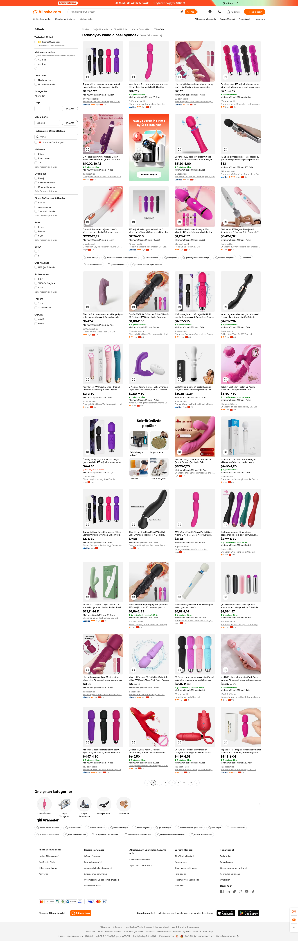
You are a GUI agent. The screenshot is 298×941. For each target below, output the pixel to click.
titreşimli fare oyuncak (49, 834)
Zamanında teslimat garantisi (98, 868)
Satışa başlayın (227, 862)
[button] (181, 12)
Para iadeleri (180, 874)
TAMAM (70, 108)
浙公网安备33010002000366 (199, 936)
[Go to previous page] (147, 782)
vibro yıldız (172, 258)
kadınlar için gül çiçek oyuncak (148, 264)
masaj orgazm (143, 828)
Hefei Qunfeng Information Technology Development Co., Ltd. (149, 624)
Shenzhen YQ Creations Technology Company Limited (241, 174)
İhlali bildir (179, 885)
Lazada (149, 927)
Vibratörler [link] (159, 29)
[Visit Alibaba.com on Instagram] (240, 891)
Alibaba (85, 29)
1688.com (117, 927)
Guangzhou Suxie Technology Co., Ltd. (239, 406)
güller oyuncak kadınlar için (197, 258)
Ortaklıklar (225, 880)
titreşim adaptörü (226, 258)
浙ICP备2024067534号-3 (228, 936)
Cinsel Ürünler (121, 29)
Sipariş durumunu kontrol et (233, 868)
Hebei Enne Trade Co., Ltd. (187, 246)
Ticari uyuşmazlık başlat (186, 868)
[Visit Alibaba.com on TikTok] (253, 891)
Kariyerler (43, 874)
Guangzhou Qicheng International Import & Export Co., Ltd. (195, 473)
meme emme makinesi (49, 828)
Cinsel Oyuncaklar (141, 29)
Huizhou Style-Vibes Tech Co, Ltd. (99, 331)
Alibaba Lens (55, 913)
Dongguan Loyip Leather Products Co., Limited (103, 246)
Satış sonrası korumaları (95, 874)
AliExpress (105, 927)
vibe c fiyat (216, 828)
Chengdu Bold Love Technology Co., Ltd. (148, 334)
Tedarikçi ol (225, 856)
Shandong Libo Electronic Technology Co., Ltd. (195, 101)
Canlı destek (181, 862)
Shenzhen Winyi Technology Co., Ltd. (100, 618)
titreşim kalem (152, 258)
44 (191, 783)
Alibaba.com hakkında (50, 849)
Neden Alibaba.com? (49, 856)
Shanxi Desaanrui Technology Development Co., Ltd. (103, 545)
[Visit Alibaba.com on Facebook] (222, 891)
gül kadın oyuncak (118, 264)
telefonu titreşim (120, 828)
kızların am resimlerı (203, 834)
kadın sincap (92, 258)
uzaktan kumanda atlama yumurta (122, 258)
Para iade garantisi (93, 862)
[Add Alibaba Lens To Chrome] (80, 913)
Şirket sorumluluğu (48, 868)
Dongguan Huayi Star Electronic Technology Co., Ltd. (149, 545)
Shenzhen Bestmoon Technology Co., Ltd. (195, 176)
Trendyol (182, 927)
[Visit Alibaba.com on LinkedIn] (228, 891)
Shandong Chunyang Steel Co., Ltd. (100, 479)
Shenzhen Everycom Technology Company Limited (195, 334)
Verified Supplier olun (230, 874)
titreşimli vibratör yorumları (107, 834)
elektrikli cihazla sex (77, 834)
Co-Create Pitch (47, 862)
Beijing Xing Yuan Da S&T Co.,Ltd (236, 334)
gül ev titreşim (165, 828)
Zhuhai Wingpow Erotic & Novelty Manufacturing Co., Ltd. (195, 404)
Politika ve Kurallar (92, 885)
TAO (173, 927)
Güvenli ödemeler (92, 856)
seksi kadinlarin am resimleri (172, 834)
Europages (194, 927)
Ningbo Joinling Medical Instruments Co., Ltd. (149, 402)
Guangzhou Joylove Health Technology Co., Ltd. (241, 246)
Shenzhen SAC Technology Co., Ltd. (238, 552)
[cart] (220, 12)
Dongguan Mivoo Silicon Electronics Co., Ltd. (103, 176)
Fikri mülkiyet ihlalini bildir (187, 880)
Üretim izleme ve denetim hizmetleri (101, 880)
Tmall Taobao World (133, 927)
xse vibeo (247, 258)
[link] (294, 912)
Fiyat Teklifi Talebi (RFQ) (140, 865)
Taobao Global (162, 927)
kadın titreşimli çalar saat (191, 828)
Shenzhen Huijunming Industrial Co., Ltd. (240, 479)
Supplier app (144, 913)
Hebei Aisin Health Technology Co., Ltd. (148, 246)
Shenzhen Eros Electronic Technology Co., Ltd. (195, 620)
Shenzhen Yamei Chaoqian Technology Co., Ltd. (241, 104)
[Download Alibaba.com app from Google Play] (248, 913)
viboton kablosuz (237, 828)
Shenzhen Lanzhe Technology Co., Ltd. (101, 101)
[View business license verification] (177, 936)
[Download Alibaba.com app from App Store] (226, 913)
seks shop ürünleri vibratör (139, 834)
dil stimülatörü (74, 828)
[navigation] (56, 406)
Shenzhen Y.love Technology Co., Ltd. (147, 104)
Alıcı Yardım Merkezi (184, 856)
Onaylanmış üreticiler (139, 859)
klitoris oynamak (97, 828)
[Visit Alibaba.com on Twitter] (234, 891)
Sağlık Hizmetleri (101, 29)
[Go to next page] (197, 782)
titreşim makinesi (94, 264)
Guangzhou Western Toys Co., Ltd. (191, 549)
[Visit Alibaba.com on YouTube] (247, 891)
